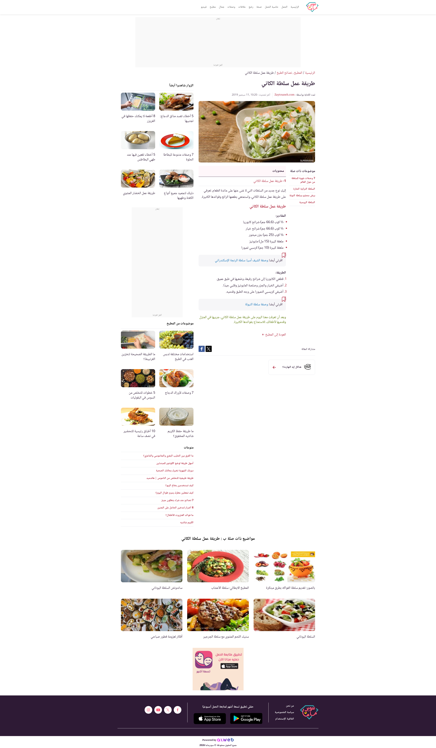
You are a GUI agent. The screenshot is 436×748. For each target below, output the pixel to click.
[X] (168, 710)
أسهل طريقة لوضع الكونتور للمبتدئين (174, 463)
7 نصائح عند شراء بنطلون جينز (177, 500)
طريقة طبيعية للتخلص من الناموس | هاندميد (169, 478)
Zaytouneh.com (284, 95)
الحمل (284, 7)
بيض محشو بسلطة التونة (302, 195)
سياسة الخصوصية (284, 712)
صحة (259, 7)
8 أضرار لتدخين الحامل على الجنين (175, 507)
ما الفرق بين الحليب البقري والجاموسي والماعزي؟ (168, 456)
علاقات (242, 7)
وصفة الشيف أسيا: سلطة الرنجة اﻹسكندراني (241, 260)
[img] (218, 669)
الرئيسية (295, 7)
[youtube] (158, 710)
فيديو (204, 7)
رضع (251, 7)
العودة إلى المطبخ (275, 334)
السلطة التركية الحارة (304, 189)
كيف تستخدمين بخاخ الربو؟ (179, 485)
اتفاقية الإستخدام (284, 719)
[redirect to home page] (312, 7)
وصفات (231, 7)
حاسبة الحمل (271, 7)
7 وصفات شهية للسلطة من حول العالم (303, 180)
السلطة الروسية (307, 202)
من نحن (290, 706)
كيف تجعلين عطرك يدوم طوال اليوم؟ (174, 493)
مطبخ (213, 7)
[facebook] (177, 710)
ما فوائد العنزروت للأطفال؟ (179, 515)
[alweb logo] (225, 740)
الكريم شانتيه (186, 522)
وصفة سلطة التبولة (256, 305)
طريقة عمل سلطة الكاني (267, 181)
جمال (221, 7)
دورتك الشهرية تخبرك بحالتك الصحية (174, 470)
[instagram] (148, 710)
